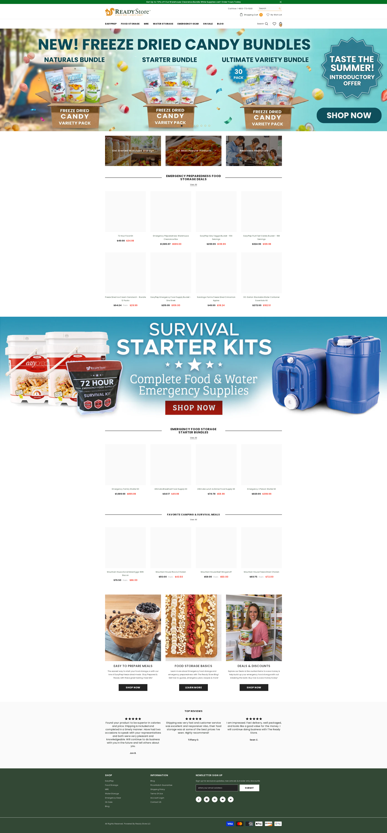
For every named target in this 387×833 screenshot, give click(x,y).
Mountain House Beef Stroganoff (216, 572)
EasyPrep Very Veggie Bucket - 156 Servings (216, 237)
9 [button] (209, 126)
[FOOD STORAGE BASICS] (193, 628)
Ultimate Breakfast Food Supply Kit (170, 489)
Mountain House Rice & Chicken (171, 572)
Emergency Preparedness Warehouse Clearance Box (171, 237)
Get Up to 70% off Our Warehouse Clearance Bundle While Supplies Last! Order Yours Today (193, 1)
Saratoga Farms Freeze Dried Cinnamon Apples (216, 299)
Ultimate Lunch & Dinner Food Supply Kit (216, 489)
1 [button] (178, 126)
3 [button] (186, 126)
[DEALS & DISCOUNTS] (254, 628)
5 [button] (193, 126)
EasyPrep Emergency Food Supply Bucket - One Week (171, 299)
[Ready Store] (193, 368)
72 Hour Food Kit (125, 236)
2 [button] (182, 126)
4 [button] (189, 126)
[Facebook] (199, 799)
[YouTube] (223, 799)
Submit (249, 787)
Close (280, 2)
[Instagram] (207, 799)
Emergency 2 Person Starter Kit (261, 489)
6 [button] (197, 126)
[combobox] (267, 8)
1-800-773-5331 (244, 8)
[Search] (270, 8)
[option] (193, 80)
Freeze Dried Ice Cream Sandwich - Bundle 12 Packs (125, 299)
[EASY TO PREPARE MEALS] (133, 628)
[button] (2, 80)
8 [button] (205, 126)
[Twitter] (231, 799)
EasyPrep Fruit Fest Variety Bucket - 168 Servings (261, 237)
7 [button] (201, 126)
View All (193, 184)
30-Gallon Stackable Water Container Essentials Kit (261, 299)
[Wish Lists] (274, 23)
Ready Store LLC (143, 823)
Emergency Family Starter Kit (125, 489)
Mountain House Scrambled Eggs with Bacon (125, 574)
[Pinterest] (215, 799)
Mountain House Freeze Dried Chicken (261, 572)
